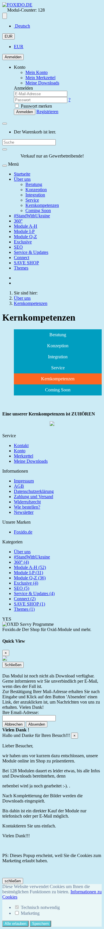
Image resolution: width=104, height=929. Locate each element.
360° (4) (21, 562)
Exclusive (23, 241)
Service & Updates (31, 252)
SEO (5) (21, 588)
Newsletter (24, 512)
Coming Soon (38, 210)
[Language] (4, 16)
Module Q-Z (25, 236)
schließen (13, 881)
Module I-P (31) (28, 572)
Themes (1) (24, 609)
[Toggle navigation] (4, 166)
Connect (21, 257)
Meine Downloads (31, 461)
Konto (19, 450)
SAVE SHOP (26, 262)
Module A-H (25, 226)
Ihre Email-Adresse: (20, 712)
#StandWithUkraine (32, 215)
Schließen (13, 665)
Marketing (30, 913)
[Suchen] (4, 149)
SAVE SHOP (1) (29, 603)
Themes (21, 267)
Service (32, 200)
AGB (19, 486)
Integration (35, 194)
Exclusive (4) (26, 583)
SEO (18, 247)
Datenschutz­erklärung (34, 491)
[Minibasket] (4, 123)
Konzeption (36, 189)
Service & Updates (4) (34, 593)
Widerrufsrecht (27, 501)
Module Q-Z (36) (30, 577)
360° (18, 220)
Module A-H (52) (30, 567)
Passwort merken (36, 106)
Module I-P (24, 231)
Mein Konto (36, 72)
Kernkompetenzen (42, 205)
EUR (8, 36)
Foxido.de (23, 531)
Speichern (40, 923)
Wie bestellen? (27, 507)
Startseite (22, 173)
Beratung (33, 184)
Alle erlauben (15, 923)
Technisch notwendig (40, 907)
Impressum (24, 480)
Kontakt (21, 445)
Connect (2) (25, 598)
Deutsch (22, 26)
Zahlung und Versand (33, 496)
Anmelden (13, 57)
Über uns (22, 179)
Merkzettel (23, 455)
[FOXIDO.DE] (17, 4)
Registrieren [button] (47, 111)
